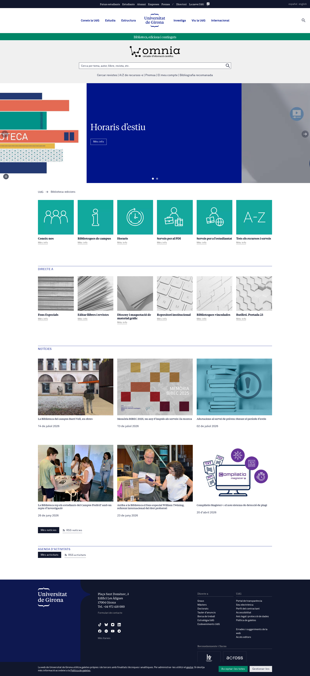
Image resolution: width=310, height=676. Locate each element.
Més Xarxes (104, 638)
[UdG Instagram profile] (113, 625)
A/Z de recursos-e (131, 75)
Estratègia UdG (205, 620)
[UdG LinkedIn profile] (119, 625)
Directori (181, 4)
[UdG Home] (154, 20)
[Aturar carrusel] (6, 176)
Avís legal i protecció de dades (252, 616)
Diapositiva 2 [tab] (157, 179)
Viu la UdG (198, 20)
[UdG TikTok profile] (100, 625)
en (303, 4)
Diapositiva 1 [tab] (153, 179)
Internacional (220, 20)
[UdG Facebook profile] (100, 631)
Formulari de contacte (110, 613)
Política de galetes (246, 620)
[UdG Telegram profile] (119, 631)
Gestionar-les (260, 669)
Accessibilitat (243, 612)
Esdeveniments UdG (208, 624)
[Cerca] (303, 20)
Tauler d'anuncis (206, 612)
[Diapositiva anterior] (4, 134)
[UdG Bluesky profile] (106, 625)
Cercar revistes (107, 75)
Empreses (153, 4)
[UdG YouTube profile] (113, 631)
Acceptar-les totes (233, 669)
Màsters (202, 605)
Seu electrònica (244, 605)
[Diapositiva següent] (305, 134)
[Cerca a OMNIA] (228, 66)
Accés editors (243, 637)
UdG (40, 192)
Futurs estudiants (110, 4)
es (293, 4)
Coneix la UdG (90, 20)
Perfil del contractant (248, 609)
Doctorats (202, 609)
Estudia (110, 20)
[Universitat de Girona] (52, 598)
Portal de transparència (249, 601)
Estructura (128, 20)
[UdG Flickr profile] (106, 631)
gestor (189, 667)
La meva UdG (196, 4)
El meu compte (168, 75)
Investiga (180, 20)
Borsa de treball (206, 616)
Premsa (165, 4)
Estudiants (128, 4)
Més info (155, 147)
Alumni (141, 4)
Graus (200, 601)
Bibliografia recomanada (196, 75)
